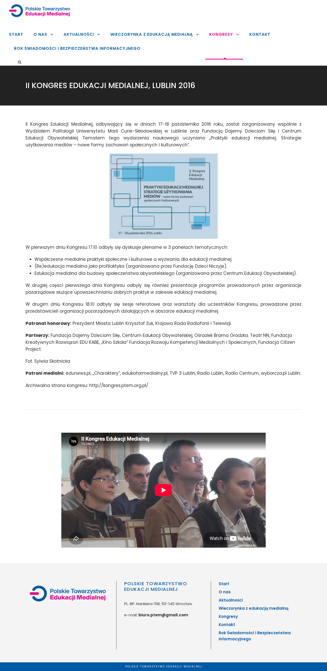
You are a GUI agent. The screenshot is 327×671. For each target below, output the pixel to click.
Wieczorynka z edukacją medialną (151, 34)
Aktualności (79, 34)
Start (16, 34)
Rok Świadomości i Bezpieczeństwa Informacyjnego (77, 48)
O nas (40, 34)
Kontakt (259, 34)
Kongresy (221, 34)
